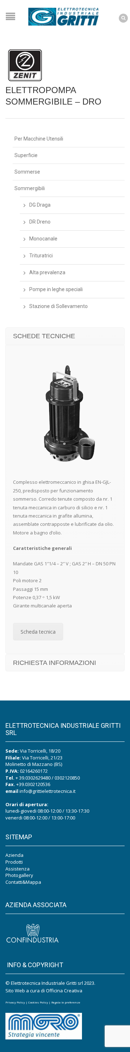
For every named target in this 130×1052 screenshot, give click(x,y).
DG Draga (40, 205)
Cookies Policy (38, 1002)
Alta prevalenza (47, 272)
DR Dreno (40, 222)
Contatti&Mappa (23, 882)
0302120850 (67, 778)
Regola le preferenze (65, 1002)
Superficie (26, 155)
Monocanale (43, 239)
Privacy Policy (15, 1002)
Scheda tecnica (38, 631)
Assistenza (17, 868)
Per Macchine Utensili (38, 139)
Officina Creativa (64, 990)
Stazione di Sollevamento (58, 306)
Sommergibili (29, 188)
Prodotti (14, 862)
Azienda (14, 855)
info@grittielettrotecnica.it (47, 791)
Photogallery (19, 875)
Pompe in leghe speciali (56, 289)
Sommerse (27, 172)
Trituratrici (41, 255)
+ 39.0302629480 (33, 778)
